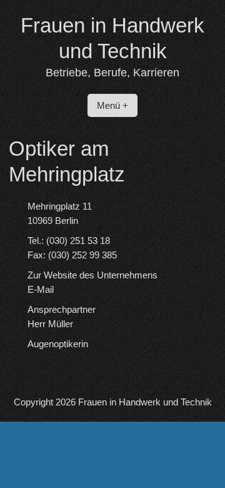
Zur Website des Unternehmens (93, 275)
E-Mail (41, 289)
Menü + (112, 105)
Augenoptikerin (58, 343)
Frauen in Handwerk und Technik (145, 402)
